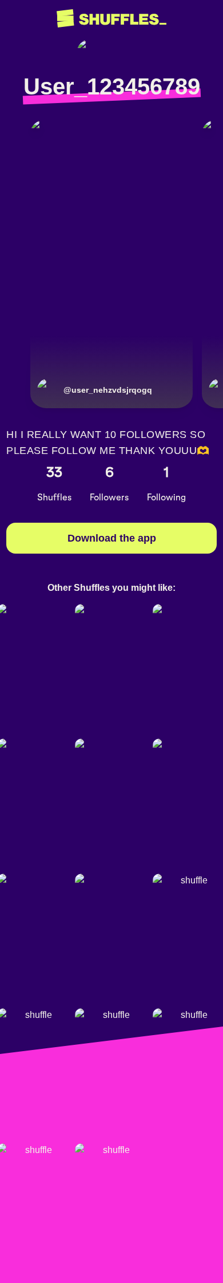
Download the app (111, 538)
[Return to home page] (111, 18)
